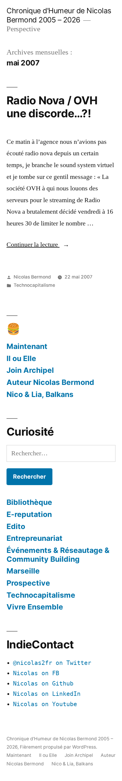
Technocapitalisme (34, 285)
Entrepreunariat (34, 538)
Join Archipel (30, 370)
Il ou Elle (21, 358)
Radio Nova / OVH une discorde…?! (52, 107)
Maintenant (27, 346)
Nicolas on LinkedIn (47, 694)
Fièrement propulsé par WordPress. (58, 747)
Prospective (28, 583)
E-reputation (29, 514)
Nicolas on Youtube (45, 704)
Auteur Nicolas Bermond (50, 382)
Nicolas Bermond (32, 277)
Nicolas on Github (43, 683)
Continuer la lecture (38, 244)
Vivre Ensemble (35, 606)
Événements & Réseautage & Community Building (58, 554)
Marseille (23, 570)
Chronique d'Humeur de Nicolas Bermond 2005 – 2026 (59, 15)
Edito (16, 526)
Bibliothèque (29, 502)
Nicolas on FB (36, 673)
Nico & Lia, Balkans (40, 394)
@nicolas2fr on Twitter (52, 663)
